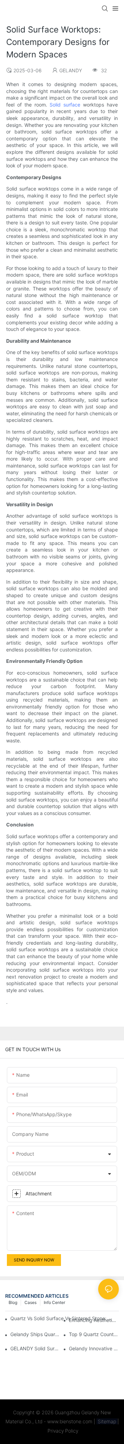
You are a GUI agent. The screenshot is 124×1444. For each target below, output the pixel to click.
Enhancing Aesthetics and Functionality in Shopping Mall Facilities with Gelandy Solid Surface (94, 1320)
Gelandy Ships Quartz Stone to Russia (35, 1334)
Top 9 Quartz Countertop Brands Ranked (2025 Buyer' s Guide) (94, 1334)
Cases (30, 1302)
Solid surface (65, 105)
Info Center (54, 1302)
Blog (13, 1302)
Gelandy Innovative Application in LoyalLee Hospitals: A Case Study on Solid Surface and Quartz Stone (94, 1348)
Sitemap (106, 1421)
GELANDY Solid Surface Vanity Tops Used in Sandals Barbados (35, 1348)
